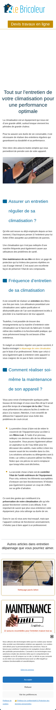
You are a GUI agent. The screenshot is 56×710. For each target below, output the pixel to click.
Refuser (28, 687)
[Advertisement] (28, 58)
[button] (52, 636)
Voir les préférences (28, 694)
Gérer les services (27, 670)
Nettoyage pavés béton (28, 590)
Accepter (28, 679)
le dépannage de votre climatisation (35, 348)
